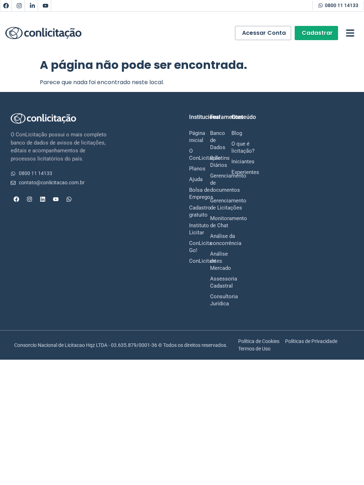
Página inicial (192, 136)
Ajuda (192, 179)
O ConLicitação (192, 154)
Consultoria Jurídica (213, 300)
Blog (234, 133)
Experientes (234, 172)
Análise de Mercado (213, 261)
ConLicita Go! (192, 247)
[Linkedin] (42, 199)
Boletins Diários (213, 161)
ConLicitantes (192, 261)
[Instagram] (19, 5)
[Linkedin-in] (32, 5)
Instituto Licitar (192, 229)
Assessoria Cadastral (213, 282)
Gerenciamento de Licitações (213, 204)
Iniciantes (234, 161)
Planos (192, 168)
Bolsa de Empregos (192, 193)
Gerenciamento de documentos (213, 183)
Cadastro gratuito (192, 211)
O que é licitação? (234, 147)
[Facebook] (6, 5)
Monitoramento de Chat (213, 222)
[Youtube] (45, 5)
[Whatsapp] (69, 199)
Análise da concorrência (213, 239)
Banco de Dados (213, 140)
